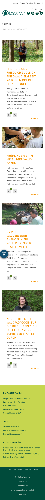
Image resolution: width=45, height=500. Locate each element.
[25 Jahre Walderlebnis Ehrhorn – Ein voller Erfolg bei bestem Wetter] (22, 214)
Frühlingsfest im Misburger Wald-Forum (20, 159)
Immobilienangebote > (12, 434)
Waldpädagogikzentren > (13, 409)
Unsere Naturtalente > (12, 413)
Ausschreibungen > (11, 426)
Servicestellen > (9, 405)
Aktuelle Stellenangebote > (14, 430)
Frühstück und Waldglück (13, 457)
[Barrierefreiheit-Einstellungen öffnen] (4, 254)
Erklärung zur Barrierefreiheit (22, 490)
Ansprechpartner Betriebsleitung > (17, 398)
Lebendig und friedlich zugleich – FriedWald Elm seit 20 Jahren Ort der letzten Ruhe (22, 76)
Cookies (22, 494)
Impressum (22, 481)
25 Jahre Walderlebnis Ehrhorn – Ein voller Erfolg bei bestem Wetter (20, 239)
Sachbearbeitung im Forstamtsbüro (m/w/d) (21, 453)
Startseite (13, 35)
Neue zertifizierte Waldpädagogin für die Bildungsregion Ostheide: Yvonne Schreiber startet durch (22, 328)
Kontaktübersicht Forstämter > (15, 402)
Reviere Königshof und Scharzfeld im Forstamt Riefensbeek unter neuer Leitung (22, 449)
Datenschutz (23, 486)
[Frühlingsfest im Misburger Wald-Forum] (22, 137)
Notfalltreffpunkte (22, 477)
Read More (35, 118)
